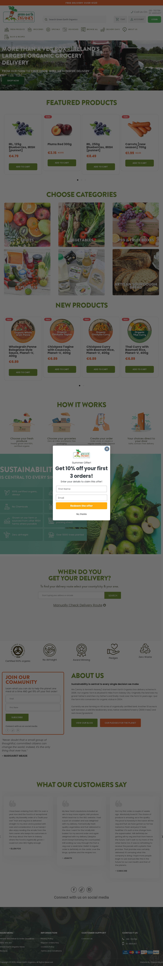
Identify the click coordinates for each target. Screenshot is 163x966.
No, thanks (81, 514)
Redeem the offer (81, 506)
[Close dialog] (107, 449)
